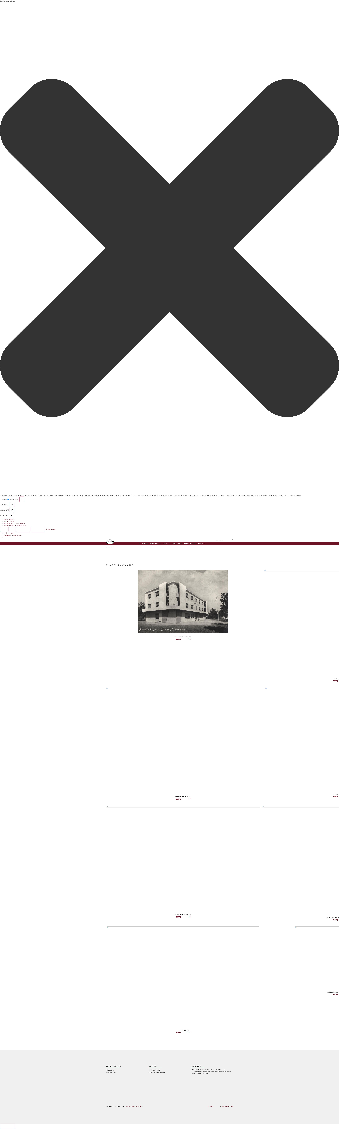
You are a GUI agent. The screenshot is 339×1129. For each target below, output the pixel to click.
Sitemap (210, 1106)
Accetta (4, 529)
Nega (12, 529)
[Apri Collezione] (204, 543)
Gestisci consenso (8, 1126)
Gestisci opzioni (9, 519)
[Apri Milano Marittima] (160, 543)
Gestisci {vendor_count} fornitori (14, 523)
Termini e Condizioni (226, 1106)
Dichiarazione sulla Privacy (12, 535)
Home (107, 547)
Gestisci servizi (9, 521)
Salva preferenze (38, 529)
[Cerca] (232, 540)
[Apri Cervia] (146, 543)
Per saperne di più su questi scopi (15, 525)
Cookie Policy (8, 533)
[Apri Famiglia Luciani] (193, 543)
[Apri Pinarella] (169, 543)
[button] (169, 248)
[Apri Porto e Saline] (181, 543)
